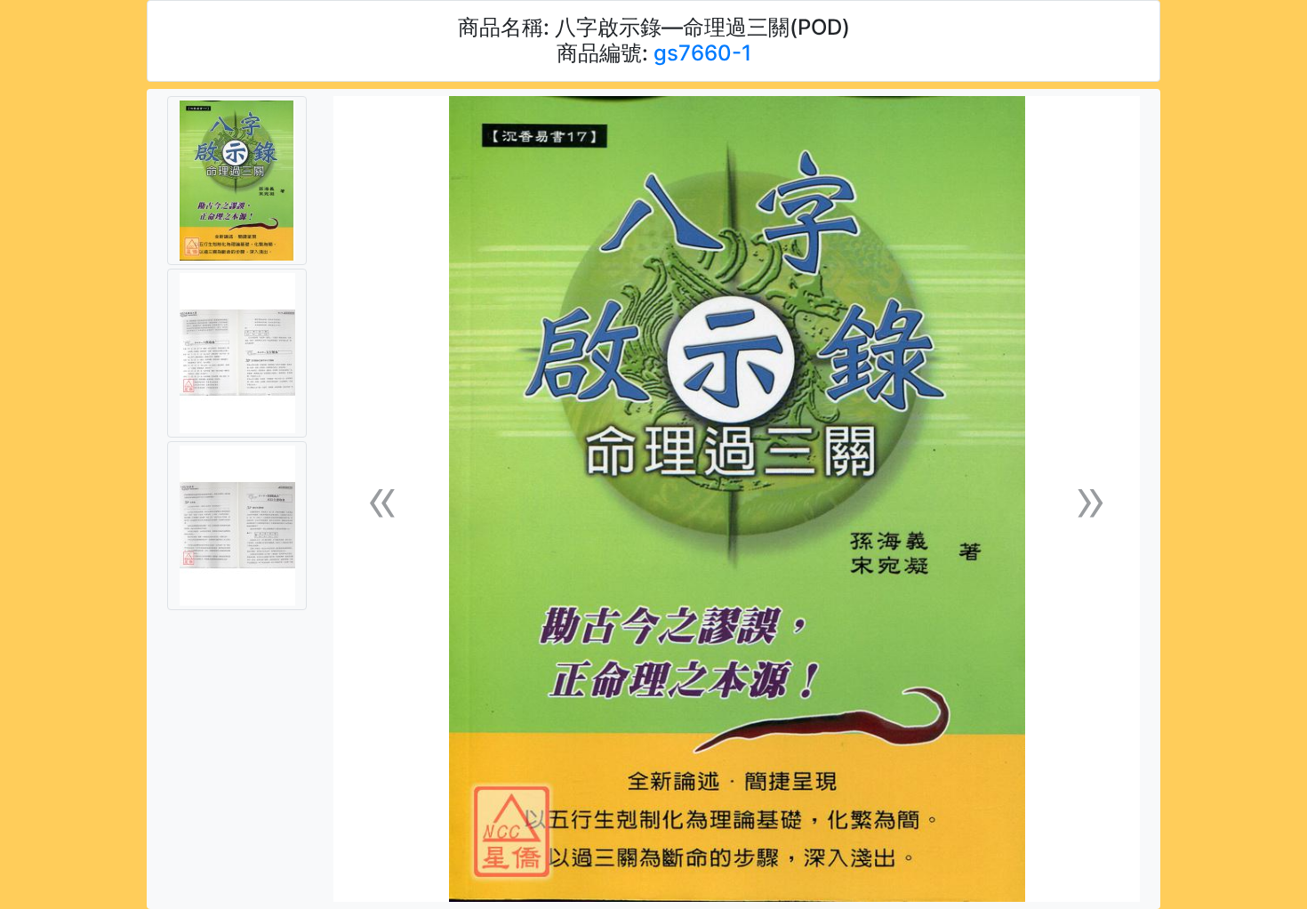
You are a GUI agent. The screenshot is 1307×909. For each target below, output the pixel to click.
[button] (382, 499)
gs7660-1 (702, 53)
